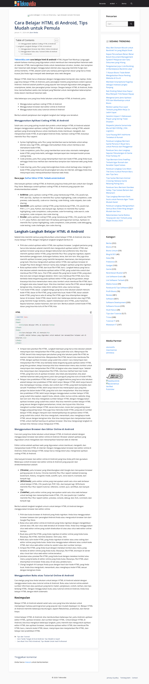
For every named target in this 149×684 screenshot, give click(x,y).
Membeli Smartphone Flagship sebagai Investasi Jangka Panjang (119, 85)
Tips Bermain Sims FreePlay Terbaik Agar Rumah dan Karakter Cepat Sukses (118, 162)
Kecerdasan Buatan (114, 273)
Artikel (112, 3)
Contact (135, 678)
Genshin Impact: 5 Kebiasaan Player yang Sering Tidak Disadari (118, 119)
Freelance (110, 261)
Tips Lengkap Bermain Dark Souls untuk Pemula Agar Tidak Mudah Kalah (120, 199)
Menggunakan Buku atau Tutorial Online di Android (39, 51)
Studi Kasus (111, 310)
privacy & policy (113, 678)
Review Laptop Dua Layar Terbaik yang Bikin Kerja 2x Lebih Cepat (118, 110)
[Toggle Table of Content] (55, 40)
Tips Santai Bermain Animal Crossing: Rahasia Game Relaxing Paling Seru (118, 181)
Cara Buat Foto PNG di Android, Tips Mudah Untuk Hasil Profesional (42, 641)
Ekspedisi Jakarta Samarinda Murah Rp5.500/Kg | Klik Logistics (118, 128)
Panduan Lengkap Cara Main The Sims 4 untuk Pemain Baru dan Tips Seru (119, 171)
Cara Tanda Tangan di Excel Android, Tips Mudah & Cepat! (38, 639)
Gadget (109, 265)
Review (109, 295)
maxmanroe (111, 350)
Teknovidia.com (22, 59)
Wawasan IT (111, 324)
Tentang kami (125, 678)
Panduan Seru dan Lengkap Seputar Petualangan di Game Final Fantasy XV (119, 153)
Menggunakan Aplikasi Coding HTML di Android (38, 44)
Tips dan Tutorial (23, 637)
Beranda (102, 3)
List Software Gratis (114, 276)
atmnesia (110, 352)
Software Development (116, 302)
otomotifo (110, 347)
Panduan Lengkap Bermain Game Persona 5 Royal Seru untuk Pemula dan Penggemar (119, 144)
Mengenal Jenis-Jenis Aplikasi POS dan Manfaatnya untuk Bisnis (118, 100)
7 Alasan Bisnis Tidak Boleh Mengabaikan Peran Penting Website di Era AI (118, 75)
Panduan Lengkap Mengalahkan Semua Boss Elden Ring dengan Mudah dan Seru (120, 208)
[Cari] (131, 23)
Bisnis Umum (112, 250)
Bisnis (108, 247)
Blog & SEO (111, 254)
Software (110, 298)
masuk (28, 662)
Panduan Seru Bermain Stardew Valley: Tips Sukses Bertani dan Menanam (120, 190)
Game (108, 269)
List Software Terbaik (115, 280)
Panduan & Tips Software (117, 287)
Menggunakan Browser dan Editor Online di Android (39, 49)
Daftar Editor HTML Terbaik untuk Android (45, 178)
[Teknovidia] (25, 3)
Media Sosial (111, 284)
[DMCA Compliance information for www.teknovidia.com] (114, 378)
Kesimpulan (28, 54)
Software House (113, 306)
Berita (124, 3)
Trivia (108, 317)
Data (108, 258)
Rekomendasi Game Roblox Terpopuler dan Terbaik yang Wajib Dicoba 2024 (119, 218)
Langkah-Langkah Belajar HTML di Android (34, 46)
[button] (131, 3)
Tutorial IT (110, 321)
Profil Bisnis (111, 291)
